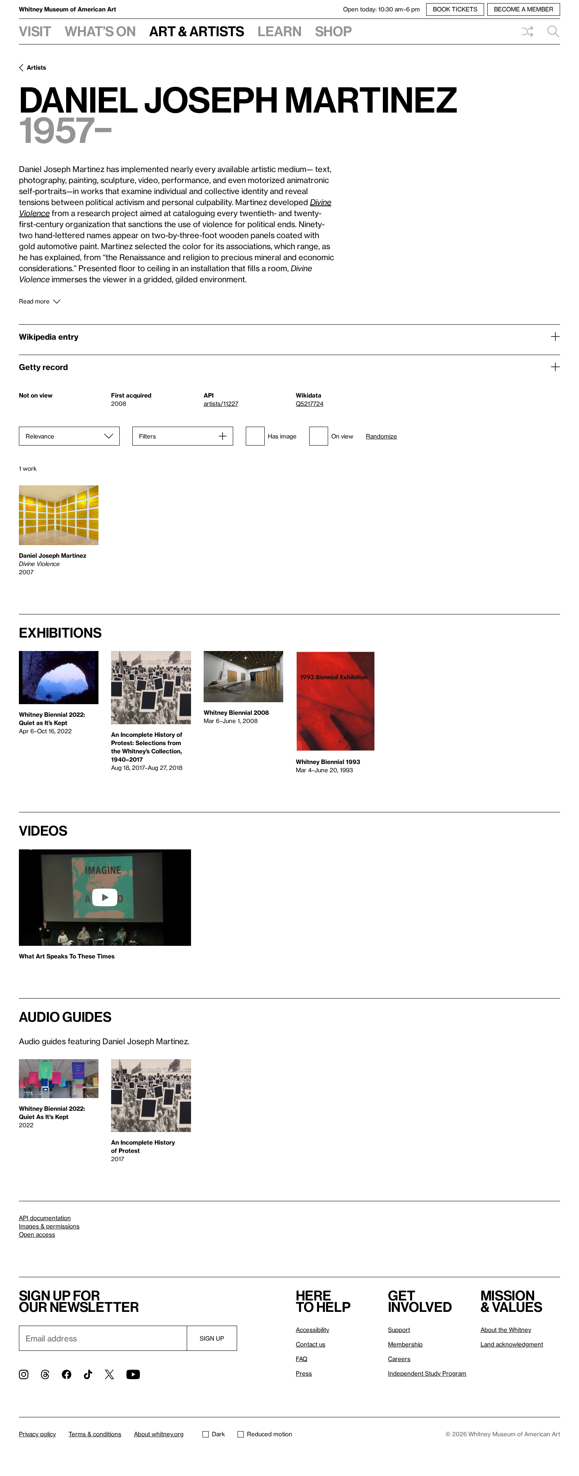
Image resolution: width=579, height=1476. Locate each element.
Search (550, 31)
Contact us (310, 1344)
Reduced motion (269, 1433)
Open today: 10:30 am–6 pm (381, 9)
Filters (147, 436)
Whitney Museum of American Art (67, 9)
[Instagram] (24, 1374)
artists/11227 (221, 403)
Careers (399, 1358)
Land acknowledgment (512, 1344)
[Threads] (45, 1374)
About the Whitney (506, 1329)
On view (342, 436)
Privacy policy (37, 1433)
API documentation (45, 1217)
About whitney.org (159, 1433)
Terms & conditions (95, 1433)
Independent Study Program (427, 1373)
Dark (218, 1433)
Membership (405, 1344)
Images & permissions (49, 1226)
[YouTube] (133, 1374)
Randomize (381, 436)
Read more (34, 301)
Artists (36, 67)
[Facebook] (67, 1374)
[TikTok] (88, 1374)
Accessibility (312, 1329)
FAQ (301, 1358)
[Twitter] (109, 1374)
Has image (282, 436)
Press (304, 1373)
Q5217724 (309, 403)
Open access (37, 1234)
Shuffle (527, 31)
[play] (105, 897)
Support (399, 1329)
